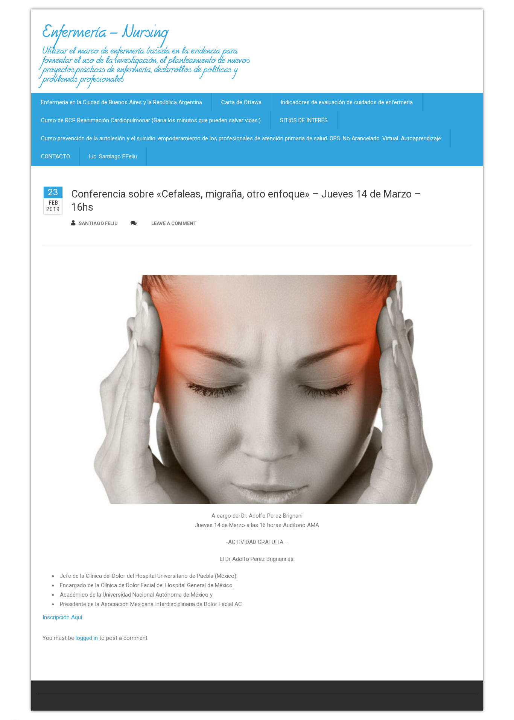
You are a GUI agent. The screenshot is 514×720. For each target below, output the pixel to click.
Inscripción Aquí (62, 617)
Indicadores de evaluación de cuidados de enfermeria (347, 102)
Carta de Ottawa (241, 102)
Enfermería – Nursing (105, 35)
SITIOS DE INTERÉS (304, 120)
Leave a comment (173, 223)
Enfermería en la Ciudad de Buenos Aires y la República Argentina (121, 102)
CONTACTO (55, 156)
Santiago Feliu (98, 223)
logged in (87, 638)
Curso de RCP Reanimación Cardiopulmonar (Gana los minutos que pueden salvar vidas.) (151, 120)
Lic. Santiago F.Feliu (113, 156)
